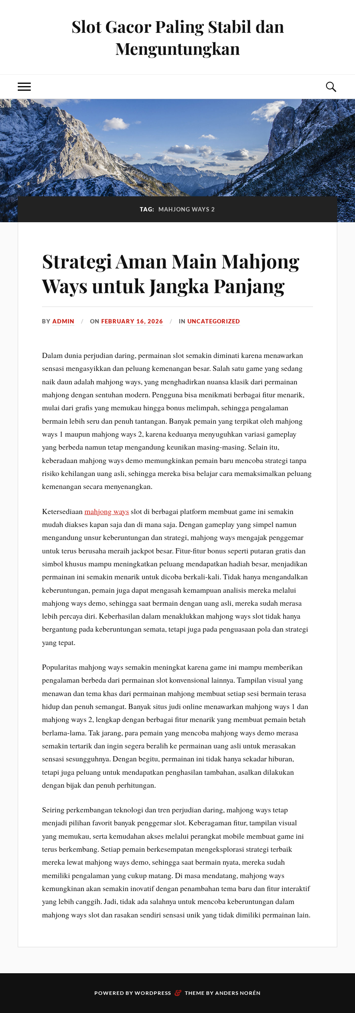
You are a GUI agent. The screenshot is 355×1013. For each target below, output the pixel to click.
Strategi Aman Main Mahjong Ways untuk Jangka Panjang (170, 273)
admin (63, 321)
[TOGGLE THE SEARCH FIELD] (330, 87)
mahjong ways (106, 511)
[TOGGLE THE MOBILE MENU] (24, 87)
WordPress (153, 993)
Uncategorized (213, 321)
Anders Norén (238, 993)
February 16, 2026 (132, 321)
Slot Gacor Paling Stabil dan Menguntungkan (177, 37)
